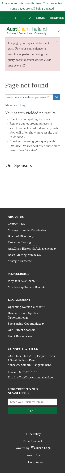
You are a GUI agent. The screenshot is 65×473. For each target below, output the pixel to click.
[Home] (26, 31)
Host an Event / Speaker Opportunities (23, 315)
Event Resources (18, 336)
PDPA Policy (32, 434)
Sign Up (32, 410)
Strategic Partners (19, 261)
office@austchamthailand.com (36, 377)
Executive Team (18, 242)
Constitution (36, 462)
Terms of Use (32, 455)
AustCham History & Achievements (30, 248)
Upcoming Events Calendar (25, 306)
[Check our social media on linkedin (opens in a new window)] (17, 18)
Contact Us (15, 224)
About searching (15, 105)
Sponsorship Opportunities (24, 323)
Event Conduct (32, 441)
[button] (56, 41)
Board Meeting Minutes (23, 255)
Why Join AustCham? (21, 280)
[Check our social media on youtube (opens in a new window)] (24, 18)
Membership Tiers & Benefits (26, 287)
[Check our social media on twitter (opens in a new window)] (10, 18)
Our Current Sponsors (21, 329)
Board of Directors (19, 236)
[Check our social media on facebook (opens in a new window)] (2, 18)
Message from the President (25, 230)
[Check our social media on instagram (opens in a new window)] (31, 18)
